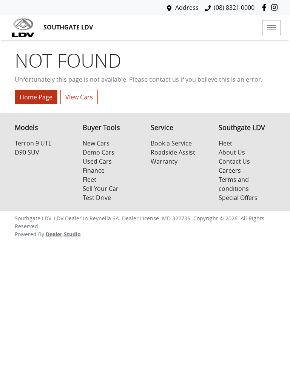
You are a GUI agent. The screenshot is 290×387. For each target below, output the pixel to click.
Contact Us (234, 161)
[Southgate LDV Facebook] (266, 7)
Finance (94, 170)
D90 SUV (27, 152)
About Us (232, 152)
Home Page (36, 97)
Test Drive (97, 198)
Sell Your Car (101, 188)
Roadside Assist (173, 152)
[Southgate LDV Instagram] (276, 7)
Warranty (164, 161)
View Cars (79, 97)
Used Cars (97, 161)
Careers (230, 170)
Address (187, 7)
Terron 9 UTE (33, 143)
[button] (271, 27)
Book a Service (171, 143)
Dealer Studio (63, 234)
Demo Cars (98, 152)
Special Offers (238, 198)
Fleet (89, 179)
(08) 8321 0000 (234, 7)
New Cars (96, 143)
